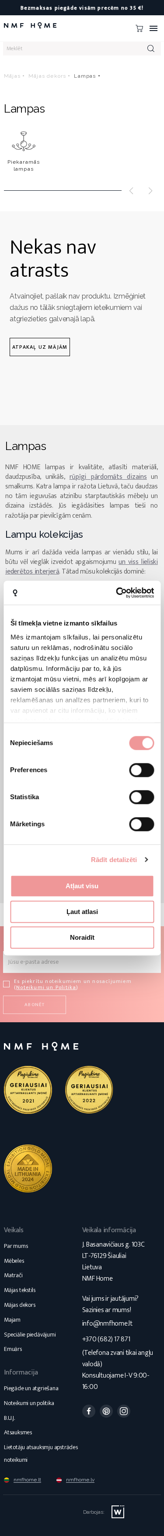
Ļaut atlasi (82, 911)
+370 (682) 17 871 (106, 1339)
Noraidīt (82, 937)
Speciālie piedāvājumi (30, 1335)
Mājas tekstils (19, 1290)
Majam (12, 1320)
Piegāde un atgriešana (31, 1388)
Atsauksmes (18, 1432)
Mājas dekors (19, 1305)
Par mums (16, 1246)
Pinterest (106, 1411)
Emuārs (13, 1349)
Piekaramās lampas (23, 165)
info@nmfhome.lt (107, 1324)
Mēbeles (14, 1261)
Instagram (123, 1411)
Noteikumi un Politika (46, 987)
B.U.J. (9, 1418)
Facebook (88, 1411)
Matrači (13, 1275)
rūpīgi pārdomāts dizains (108, 477)
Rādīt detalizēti (114, 859)
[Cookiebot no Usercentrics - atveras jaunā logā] (117, 592)
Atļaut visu (82, 886)
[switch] (141, 770)
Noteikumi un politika (29, 1403)
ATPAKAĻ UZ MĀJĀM (39, 347)
